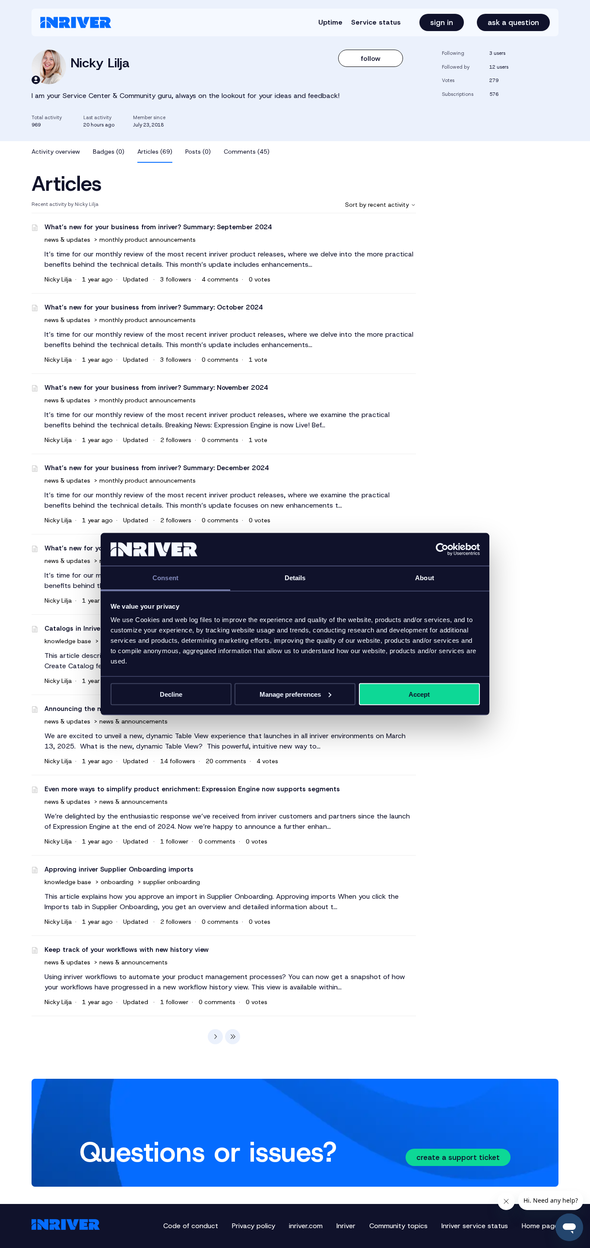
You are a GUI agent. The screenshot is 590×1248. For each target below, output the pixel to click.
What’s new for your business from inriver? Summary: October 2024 (153, 307)
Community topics (398, 1225)
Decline (171, 694)
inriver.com (306, 1225)
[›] (215, 1036)
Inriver (345, 1225)
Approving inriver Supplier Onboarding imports (118, 869)
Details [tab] (295, 577)
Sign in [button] (441, 22)
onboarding (117, 882)
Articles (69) (154, 151)
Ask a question (513, 22)
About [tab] (424, 577)
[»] (232, 1036)
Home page (540, 1225)
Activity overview (56, 151)
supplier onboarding (171, 882)
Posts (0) (198, 151)
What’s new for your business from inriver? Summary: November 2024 (156, 387)
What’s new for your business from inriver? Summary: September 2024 (158, 227)
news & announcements (133, 721)
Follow (371, 58)
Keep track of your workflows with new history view (126, 949)
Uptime (330, 22)
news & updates (68, 239)
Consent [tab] (165, 577)
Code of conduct (190, 1225)
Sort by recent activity (378, 205)
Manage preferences (290, 694)
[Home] (75, 22)
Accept (419, 694)
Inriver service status (474, 1225)
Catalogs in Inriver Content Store (97, 628)
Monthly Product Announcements (147, 239)
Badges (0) (108, 151)
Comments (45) (247, 151)
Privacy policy (253, 1225)
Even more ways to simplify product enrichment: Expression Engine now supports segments (192, 789)
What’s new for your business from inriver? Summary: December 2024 (156, 468)
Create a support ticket (458, 1157)
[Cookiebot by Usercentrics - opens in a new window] (442, 549)
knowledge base (67, 641)
